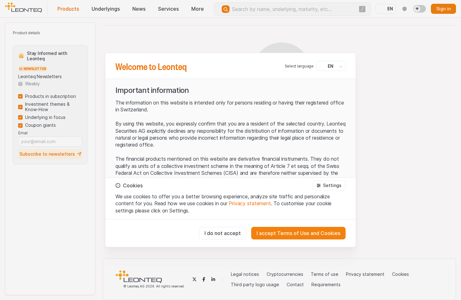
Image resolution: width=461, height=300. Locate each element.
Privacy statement (250, 203)
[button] (329, 185)
